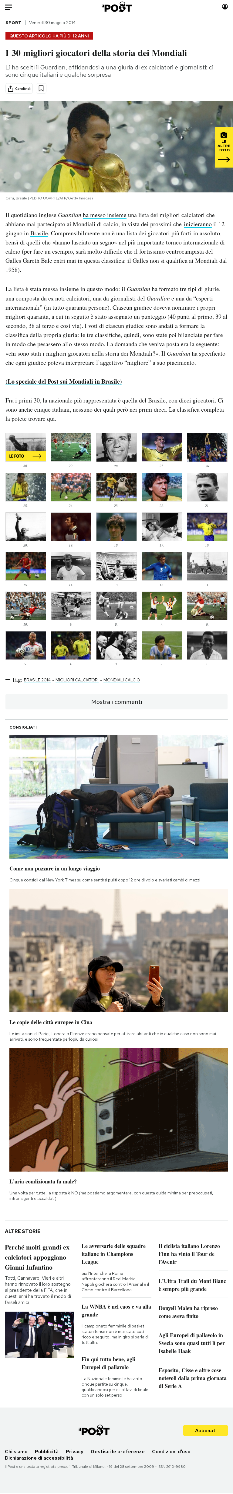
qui (51, 418)
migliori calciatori (77, 680)
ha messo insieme (105, 215)
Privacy (74, 1451)
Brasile (39, 233)
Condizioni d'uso (171, 1451)
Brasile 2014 (37, 680)
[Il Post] (116, 7)
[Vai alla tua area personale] (225, 7)
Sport (13, 22)
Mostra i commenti (116, 702)
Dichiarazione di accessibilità (39, 1458)
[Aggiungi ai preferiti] (41, 88)
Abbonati (206, 1430)
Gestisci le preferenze (118, 1451)
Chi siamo (16, 1451)
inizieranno (198, 224)
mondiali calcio (121, 680)
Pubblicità (47, 1451)
